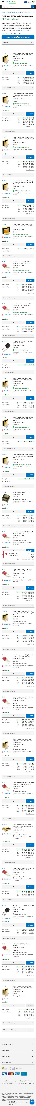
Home (3, 12)
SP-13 (3, 944)
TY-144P (4, 53)
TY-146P (4, 224)
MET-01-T (4, 905)
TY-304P (4, 739)
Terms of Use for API (21, 1083)
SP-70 (3, 262)
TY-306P (4, 824)
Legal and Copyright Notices (22, 1081)
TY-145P (4, 181)
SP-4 (3, 655)
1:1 (19, 30)
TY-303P (4, 611)
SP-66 (3, 532)
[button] (3, 2)
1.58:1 (3, 33)
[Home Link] (14, 2)
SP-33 (3, 868)
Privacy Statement (7, 1081)
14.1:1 (22, 30)
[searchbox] (16, 6)
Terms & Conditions (7, 1083)
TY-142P (4, 137)
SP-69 (3, 697)
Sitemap (31, 1083)
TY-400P (4, 378)
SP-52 (3, 782)
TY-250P (4, 492)
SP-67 (3, 569)
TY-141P (4, 93)
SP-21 (3, 304)
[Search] (32, 6)
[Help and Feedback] (32, 1102)
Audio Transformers (23, 12)
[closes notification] (28, 553)
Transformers (11, 12)
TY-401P (4, 986)
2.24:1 (27, 30)
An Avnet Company (7, 1093)
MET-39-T (4, 341)
